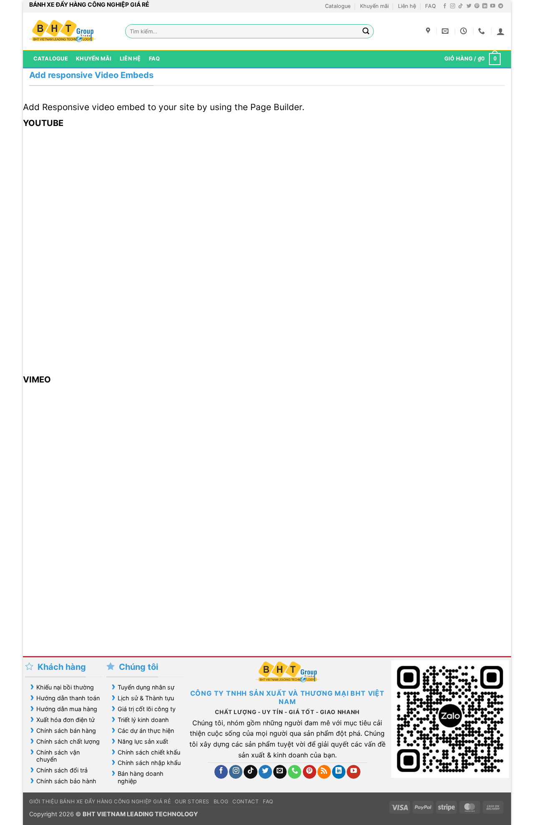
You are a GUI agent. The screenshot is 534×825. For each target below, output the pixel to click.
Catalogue (337, 6)
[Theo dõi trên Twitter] (468, 6)
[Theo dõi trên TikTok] (460, 6)
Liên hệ (407, 6)
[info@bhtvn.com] (446, 31)
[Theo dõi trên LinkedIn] (484, 6)
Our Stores (192, 801)
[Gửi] (366, 31)
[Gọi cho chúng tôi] (294, 772)
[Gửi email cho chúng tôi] (280, 772)
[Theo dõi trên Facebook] (444, 6)
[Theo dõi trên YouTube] (492, 6)
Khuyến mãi (374, 6)
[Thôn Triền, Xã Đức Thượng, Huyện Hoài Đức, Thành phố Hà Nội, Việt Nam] (429, 31)
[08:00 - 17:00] (464, 31)
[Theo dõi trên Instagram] (452, 6)
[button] (500, 31)
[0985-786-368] (482, 31)
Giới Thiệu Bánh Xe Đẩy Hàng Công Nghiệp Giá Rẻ (100, 801)
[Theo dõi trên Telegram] (500, 6)
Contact (245, 801)
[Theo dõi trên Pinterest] (476, 6)
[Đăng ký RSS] (324, 772)
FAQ (430, 6)
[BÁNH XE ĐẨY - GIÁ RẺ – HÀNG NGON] (71, 31)
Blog (221, 801)
